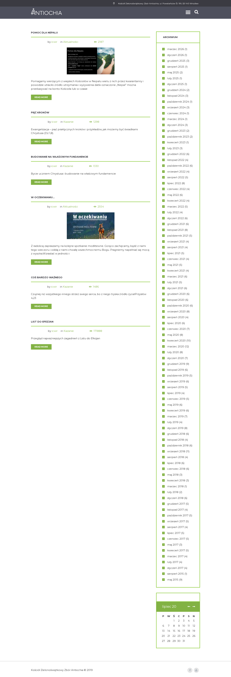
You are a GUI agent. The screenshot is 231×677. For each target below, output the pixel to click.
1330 (96, 166)
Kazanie (68, 121)
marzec (175, 49)
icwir (54, 41)
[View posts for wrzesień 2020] (193, 606)
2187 (101, 41)
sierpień (175, 66)
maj (173, 72)
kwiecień (176, 142)
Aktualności (70, 41)
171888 (98, 331)
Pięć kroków (40, 112)
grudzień (176, 60)
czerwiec (176, 113)
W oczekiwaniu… (43, 197)
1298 (96, 121)
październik (178, 101)
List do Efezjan (42, 321)
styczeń (175, 55)
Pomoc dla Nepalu (44, 32)
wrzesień (176, 107)
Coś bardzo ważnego (46, 277)
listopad (175, 95)
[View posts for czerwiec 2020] (188, 606)
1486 (96, 286)
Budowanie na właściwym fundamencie (59, 156)
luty (173, 78)
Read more (41, 97)
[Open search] (196, 11)
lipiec (174, 183)
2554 (101, 206)
